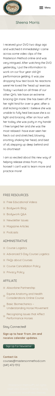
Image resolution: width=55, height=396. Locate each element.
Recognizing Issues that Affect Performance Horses (26, 316)
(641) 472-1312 (11, 365)
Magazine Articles (18, 226)
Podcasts (12, 232)
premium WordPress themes (27, 392)
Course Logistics (17, 248)
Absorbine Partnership (21, 288)
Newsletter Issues (17, 220)
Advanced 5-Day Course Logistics (28, 254)
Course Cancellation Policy (23, 266)
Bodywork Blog (16, 208)
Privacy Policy (15, 272)
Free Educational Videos (22, 202)
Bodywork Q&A (16, 214)
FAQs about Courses (19, 260)
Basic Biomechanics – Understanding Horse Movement (27, 306)
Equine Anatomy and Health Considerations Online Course (25, 296)
